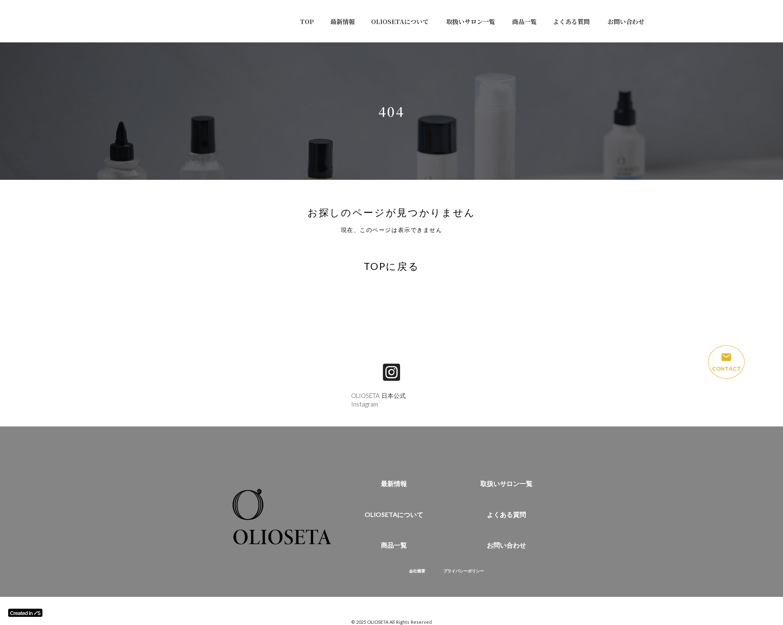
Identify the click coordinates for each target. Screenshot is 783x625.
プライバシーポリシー (463, 570)
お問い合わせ (626, 21)
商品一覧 (524, 21)
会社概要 (417, 570)
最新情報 (342, 21)
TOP (307, 21)
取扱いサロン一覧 (470, 21)
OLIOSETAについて (400, 21)
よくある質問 (571, 21)
